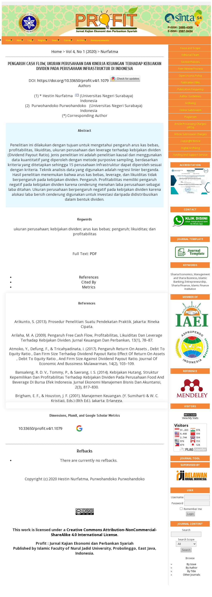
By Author (191, 567)
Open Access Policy (190, 75)
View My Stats (190, 418)
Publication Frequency (190, 89)
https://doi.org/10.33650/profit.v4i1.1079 (73, 80)
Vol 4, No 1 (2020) (81, 51)
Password (177, 503)
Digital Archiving (190, 148)
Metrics (88, 287)
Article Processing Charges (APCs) (190, 125)
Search (56, 40)
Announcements (100, 40)
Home (9, 40)
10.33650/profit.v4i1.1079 (40, 428)
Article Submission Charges (190, 134)
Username (177, 497)
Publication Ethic (190, 82)
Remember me (193, 509)
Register (43, 40)
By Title (191, 571)
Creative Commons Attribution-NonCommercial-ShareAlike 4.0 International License (104, 532)
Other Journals (191, 574)
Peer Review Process (190, 68)
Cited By (88, 282)
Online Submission (190, 110)
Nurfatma (109, 51)
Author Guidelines (190, 96)
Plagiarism (190, 117)
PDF (93, 253)
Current (68, 40)
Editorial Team (190, 55)
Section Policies (190, 62)
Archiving (190, 103)
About (20, 40)
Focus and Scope (190, 48)
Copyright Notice (190, 141)
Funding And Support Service (190, 154)
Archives (82, 40)
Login (31, 40)
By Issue (191, 564)
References (88, 277)
